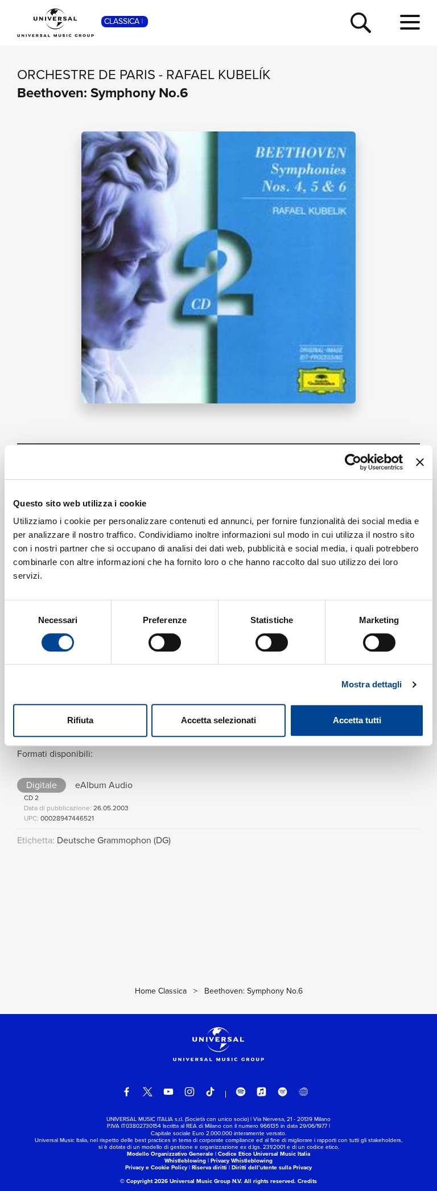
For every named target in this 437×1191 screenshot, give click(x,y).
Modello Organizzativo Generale (170, 1153)
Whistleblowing (185, 1160)
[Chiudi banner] (420, 462)
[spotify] (240, 1092)
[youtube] (168, 1092)
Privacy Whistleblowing (242, 1160)
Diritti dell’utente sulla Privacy (272, 1167)
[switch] (165, 642)
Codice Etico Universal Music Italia (264, 1153)
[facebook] (127, 1092)
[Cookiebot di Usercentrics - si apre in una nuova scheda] (353, 462)
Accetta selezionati (218, 720)
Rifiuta (80, 720)
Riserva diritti (209, 1167)
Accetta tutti (357, 720)
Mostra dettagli (371, 684)
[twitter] (148, 1092)
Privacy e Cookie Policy (156, 1167)
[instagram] (189, 1092)
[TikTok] (210, 1092)
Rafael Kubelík (218, 74)
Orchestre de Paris (86, 74)
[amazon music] (283, 1092)
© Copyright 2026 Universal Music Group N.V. (181, 1181)
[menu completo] (410, 22)
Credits (307, 1181)
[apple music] (261, 1092)
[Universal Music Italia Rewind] (303, 1092)
